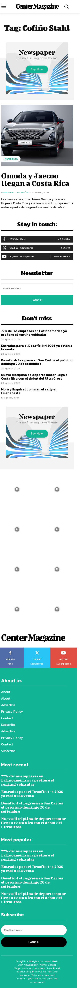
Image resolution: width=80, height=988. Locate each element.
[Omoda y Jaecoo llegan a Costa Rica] (37, 135)
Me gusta (64, 239)
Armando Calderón (14, 192)
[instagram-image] (57, 489)
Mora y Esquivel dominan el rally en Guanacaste (29, 391)
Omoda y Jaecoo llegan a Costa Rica (35, 179)
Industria (10, 159)
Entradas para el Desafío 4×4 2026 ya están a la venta (36, 347)
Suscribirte (62, 256)
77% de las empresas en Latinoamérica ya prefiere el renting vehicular (34, 332)
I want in (37, 300)
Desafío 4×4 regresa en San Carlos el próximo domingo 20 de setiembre (36, 362)
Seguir (65, 247)
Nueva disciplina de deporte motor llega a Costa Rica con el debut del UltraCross (34, 376)
